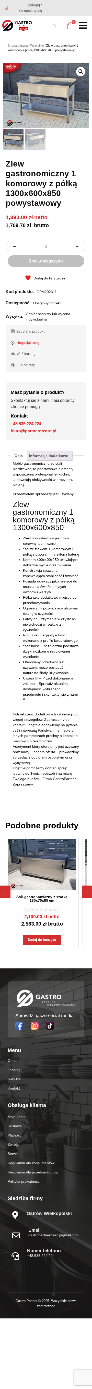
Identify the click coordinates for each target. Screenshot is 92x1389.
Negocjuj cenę (28, 343)
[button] (80, 71)
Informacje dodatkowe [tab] (48, 456)
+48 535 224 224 (26, 424)
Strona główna (18, 45)
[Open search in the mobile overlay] (55, 25)
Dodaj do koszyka (42, 940)
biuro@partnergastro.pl (33, 431)
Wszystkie (37, 45)
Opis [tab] (19, 456)
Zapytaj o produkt (31, 331)
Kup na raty (26, 365)
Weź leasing (26, 354)
